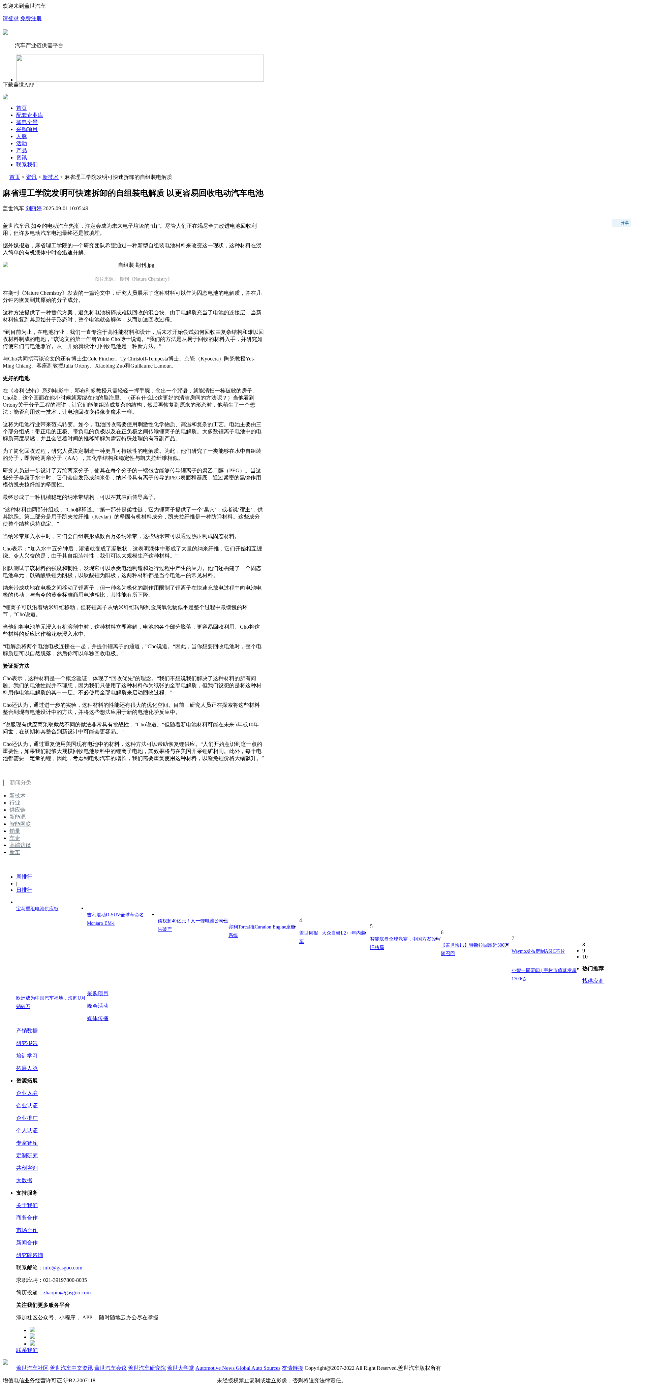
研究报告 (27, 1043)
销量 (14, 831)
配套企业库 (29, 115)
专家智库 (27, 1143)
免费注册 (31, 18)
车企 (14, 838)
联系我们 (27, 164)
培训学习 (27, 1056)
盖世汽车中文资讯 (71, 1368)
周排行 (24, 877)
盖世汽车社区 (32, 1368)
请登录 (11, 18)
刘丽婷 (34, 208)
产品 (21, 150)
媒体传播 (98, 1018)
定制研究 (27, 1155)
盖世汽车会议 (110, 1368)
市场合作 (27, 1230)
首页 (21, 108)
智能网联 (20, 824)
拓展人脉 (27, 1068)
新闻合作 (27, 1243)
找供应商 (593, 981)
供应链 (17, 810)
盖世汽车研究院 (147, 1368)
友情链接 (292, 1368)
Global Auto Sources (258, 1368)
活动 (21, 143)
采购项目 (27, 129)
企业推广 (27, 1118)
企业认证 (27, 1105)
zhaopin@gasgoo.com (67, 1292)
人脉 (21, 136)
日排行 (24, 890)
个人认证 (27, 1130)
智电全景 (27, 122)
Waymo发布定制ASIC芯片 (538, 951)
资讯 (21, 157)
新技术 (50, 177)
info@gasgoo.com (62, 1267)
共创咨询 (27, 1168)
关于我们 (27, 1205)
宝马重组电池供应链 (37, 908)
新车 (14, 852)
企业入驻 (27, 1093)
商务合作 (27, 1218)
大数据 (24, 1180)
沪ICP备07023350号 (120, 1380)
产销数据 (27, 1031)
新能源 (17, 817)
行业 (14, 803)
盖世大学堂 (180, 1368)
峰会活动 (98, 1006)
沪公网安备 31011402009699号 (180, 1380)
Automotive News (215, 1368)
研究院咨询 (29, 1255)
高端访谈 (20, 845)
